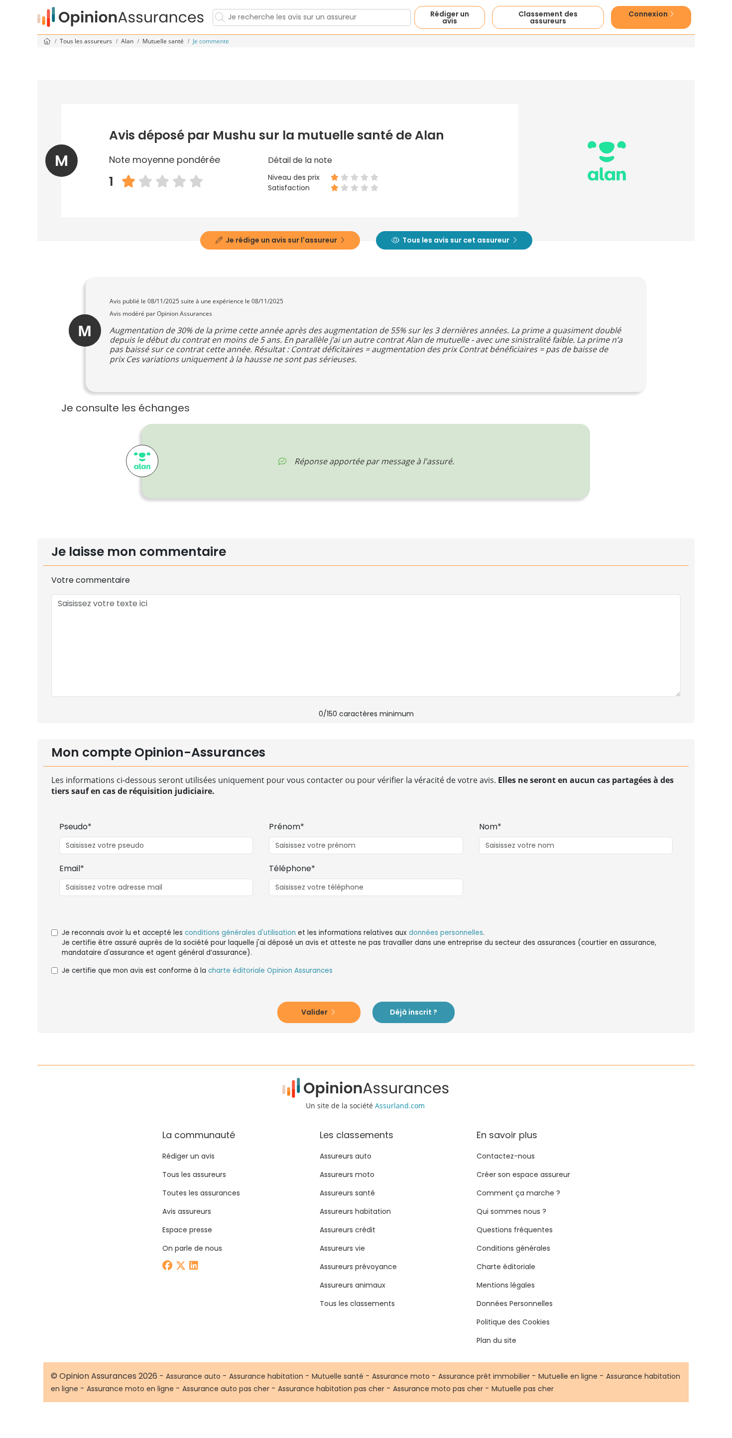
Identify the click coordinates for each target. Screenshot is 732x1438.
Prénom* (286, 826)
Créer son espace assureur (523, 1174)
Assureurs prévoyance (358, 1267)
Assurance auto (193, 1376)
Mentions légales (506, 1285)
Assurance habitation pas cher (331, 1389)
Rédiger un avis (449, 17)
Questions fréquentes (515, 1230)
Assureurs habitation (355, 1211)
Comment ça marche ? (518, 1193)
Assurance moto (401, 1376)
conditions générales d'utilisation (240, 932)
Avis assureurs (186, 1211)
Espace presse (187, 1230)
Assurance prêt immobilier (484, 1376)
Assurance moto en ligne (130, 1389)
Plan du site (496, 1340)
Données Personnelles (515, 1303)
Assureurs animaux (352, 1285)
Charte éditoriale (506, 1267)
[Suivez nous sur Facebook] (168, 1266)
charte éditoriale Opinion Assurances (270, 970)
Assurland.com (400, 1105)
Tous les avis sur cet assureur (456, 240)
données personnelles (446, 932)
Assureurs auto (345, 1156)
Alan (128, 41)
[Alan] (142, 461)
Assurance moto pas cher (438, 1389)
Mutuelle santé (163, 41)
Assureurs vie (342, 1248)
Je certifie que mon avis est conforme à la (197, 970)
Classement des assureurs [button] (548, 17)
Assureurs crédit (347, 1230)
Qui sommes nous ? (511, 1211)
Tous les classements (357, 1303)
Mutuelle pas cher (522, 1389)
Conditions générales (513, 1248)
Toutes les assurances (201, 1193)
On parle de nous (192, 1248)
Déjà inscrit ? (413, 1012)
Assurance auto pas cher (225, 1389)
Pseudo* (75, 826)
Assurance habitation (266, 1376)
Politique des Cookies (513, 1322)
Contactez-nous (506, 1156)
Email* (71, 868)
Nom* (490, 826)
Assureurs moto (347, 1174)
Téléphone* (292, 868)
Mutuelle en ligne (568, 1376)
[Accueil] (121, 17)
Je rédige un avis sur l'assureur (281, 240)
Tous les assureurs (87, 41)
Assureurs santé (347, 1193)
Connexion (648, 14)
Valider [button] (315, 1012)
